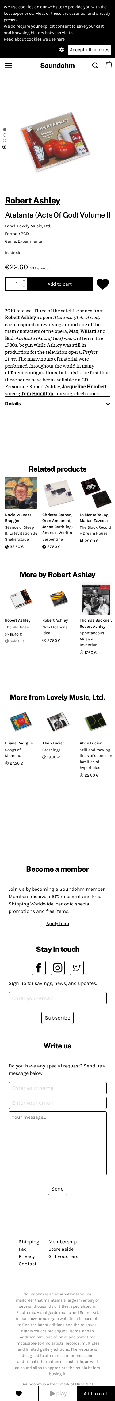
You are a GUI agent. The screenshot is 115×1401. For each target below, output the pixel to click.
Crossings (51, 749)
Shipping (29, 1242)
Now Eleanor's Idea (54, 630)
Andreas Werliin (57, 532)
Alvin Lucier (53, 743)
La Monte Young (94, 514)
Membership (62, 1242)
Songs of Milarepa (13, 752)
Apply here (57, 923)
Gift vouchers (63, 1256)
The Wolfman (17, 627)
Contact (27, 1264)
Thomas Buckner (95, 620)
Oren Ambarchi (56, 520)
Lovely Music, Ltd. (34, 226)
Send (57, 1188)
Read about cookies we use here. (35, 39)
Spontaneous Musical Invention (92, 639)
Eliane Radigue (19, 743)
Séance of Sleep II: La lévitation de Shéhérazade (21, 533)
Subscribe (57, 1017)
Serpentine (52, 539)
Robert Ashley (32, 200)
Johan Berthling (57, 526)
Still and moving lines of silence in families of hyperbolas (96, 758)
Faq (23, 1249)
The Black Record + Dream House (95, 530)
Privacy (27, 1256)
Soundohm (57, 65)
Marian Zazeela (94, 520)
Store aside (61, 1249)
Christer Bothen (56, 514)
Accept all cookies (89, 49)
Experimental (31, 241)
